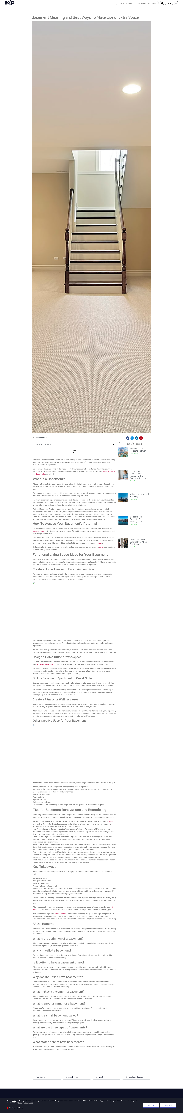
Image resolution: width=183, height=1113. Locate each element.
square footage (38, 531)
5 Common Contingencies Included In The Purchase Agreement (139, 475)
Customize (168, 1105)
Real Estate (40, 1077)
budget (111, 821)
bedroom (99, 543)
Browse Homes (72, 1077)
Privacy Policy (28, 1103)
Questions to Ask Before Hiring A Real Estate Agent (138, 541)
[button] (113, 444)
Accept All (151, 1105)
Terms (20, 1103)
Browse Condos (102, 1077)
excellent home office (45, 664)
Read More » (134, 453)
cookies (14, 1101)
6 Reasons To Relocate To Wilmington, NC (136, 519)
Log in (169, 3)
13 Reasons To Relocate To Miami (138, 449)
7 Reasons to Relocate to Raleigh (140, 495)
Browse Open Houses (134, 1077)
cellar (101, 547)
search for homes (61, 914)
